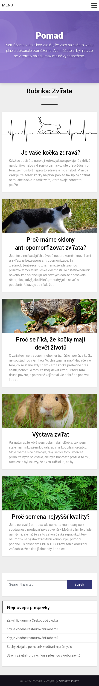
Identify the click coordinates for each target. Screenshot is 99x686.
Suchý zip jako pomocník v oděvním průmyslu (39, 646)
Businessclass (69, 681)
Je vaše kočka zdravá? (50, 152)
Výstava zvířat (50, 434)
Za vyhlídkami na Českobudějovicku (32, 620)
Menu (7, 5)
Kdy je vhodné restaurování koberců (32, 629)
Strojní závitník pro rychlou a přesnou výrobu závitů (43, 655)
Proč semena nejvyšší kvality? (51, 516)
